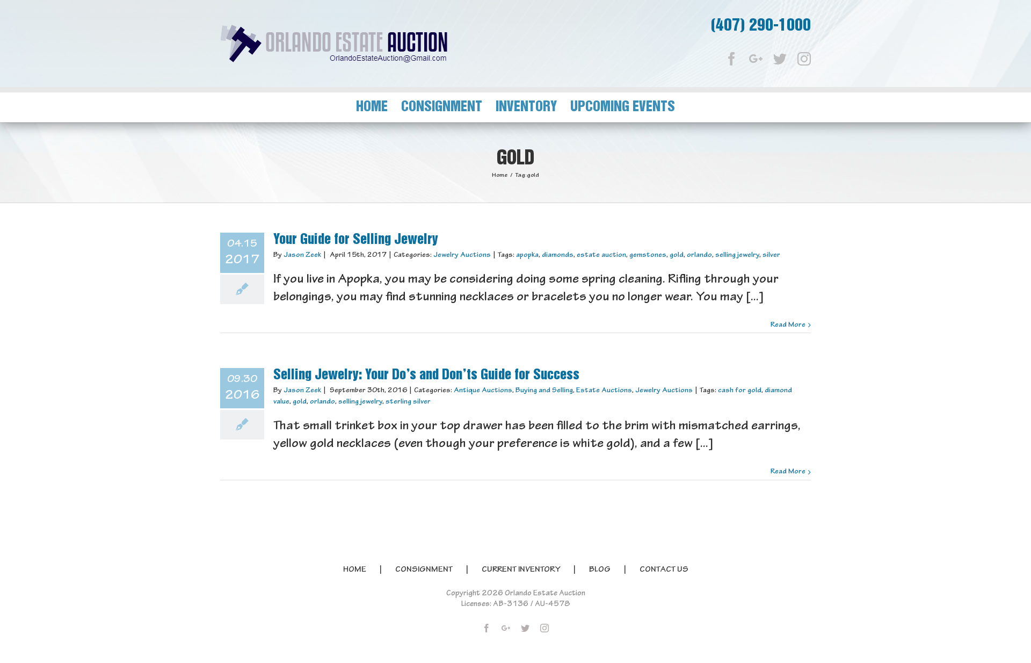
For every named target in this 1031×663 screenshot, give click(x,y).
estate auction (601, 255)
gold (677, 255)
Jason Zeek (302, 255)
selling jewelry (737, 255)
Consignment (424, 570)
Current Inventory (521, 570)
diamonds (557, 255)
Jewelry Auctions (462, 255)
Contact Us (664, 570)
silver (771, 255)
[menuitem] (378, 107)
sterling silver (408, 402)
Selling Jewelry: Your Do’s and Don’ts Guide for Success (426, 375)
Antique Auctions (483, 390)
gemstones (647, 255)
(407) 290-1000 (760, 26)
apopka (527, 255)
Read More (788, 325)
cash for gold (739, 390)
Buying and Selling (544, 390)
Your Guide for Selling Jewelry (355, 240)
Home (354, 570)
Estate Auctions (604, 390)
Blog (600, 570)
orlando (699, 255)
